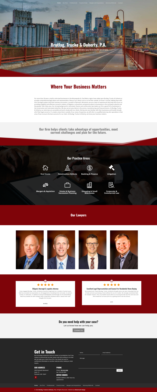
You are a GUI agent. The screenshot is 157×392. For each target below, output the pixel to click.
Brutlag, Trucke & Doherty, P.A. (47, 390)
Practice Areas (83, 3)
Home (59, 3)
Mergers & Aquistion (45, 191)
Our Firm (65, 3)
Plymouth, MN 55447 (40, 374)
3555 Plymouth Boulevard (41, 370)
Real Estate (45, 174)
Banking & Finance (89, 174)
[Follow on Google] (35, 377)
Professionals (73, 3)
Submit (120, 370)
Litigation (111, 174)
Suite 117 (36, 372)
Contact (120, 3)
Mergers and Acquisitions (96, 3)
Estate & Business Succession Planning (67, 192)
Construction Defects (67, 174)
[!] (111, 168)
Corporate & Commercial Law (111, 192)
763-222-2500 (64, 370)
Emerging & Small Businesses (89, 192)
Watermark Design (80, 390)
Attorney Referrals (111, 3)
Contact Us (78, 330)
